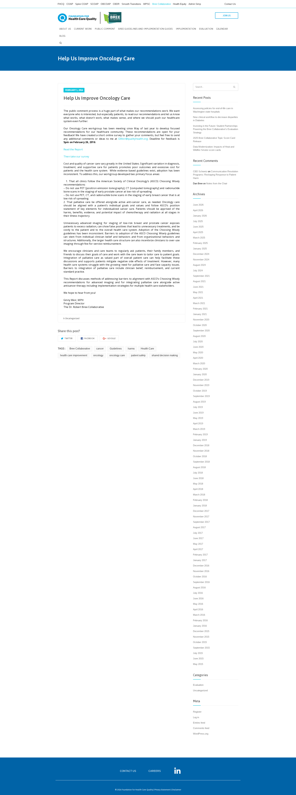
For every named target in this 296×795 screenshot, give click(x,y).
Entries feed (199, 722)
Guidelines (116, 348)
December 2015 (201, 631)
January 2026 (200, 215)
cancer (100, 348)
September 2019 (201, 396)
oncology (98, 355)
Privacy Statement (162, 790)
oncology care (117, 355)
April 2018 (198, 489)
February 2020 (200, 368)
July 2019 (198, 407)
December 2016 (201, 565)
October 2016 (200, 576)
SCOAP (94, 4)
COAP (69, 4)
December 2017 (201, 511)
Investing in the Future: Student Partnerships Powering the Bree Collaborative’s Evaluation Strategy (215, 129)
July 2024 (198, 270)
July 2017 (198, 533)
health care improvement (73, 355)
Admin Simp (195, 4)
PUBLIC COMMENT (105, 28)
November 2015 (201, 636)
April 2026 (198, 210)
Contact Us (230, 4)
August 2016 (199, 587)
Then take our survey (76, 156)
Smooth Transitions (131, 4)
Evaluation (198, 685)
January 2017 (200, 560)
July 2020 (198, 341)
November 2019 (201, 385)
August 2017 (199, 527)
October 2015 (200, 642)
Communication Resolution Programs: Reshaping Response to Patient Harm (215, 174)
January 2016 (200, 625)
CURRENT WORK (83, 28)
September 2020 (201, 330)
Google (111, 338)
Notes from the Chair (216, 183)
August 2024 (199, 265)
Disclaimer (176, 790)
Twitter (68, 338)
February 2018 (200, 500)
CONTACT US (128, 771)
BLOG (62, 36)
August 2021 (199, 281)
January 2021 (200, 314)
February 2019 (200, 434)
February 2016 (200, 620)
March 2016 (199, 614)
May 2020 (198, 352)
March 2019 (199, 429)
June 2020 (198, 347)
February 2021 (200, 308)
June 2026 (198, 204)
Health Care (147, 348)
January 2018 (200, 505)
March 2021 (199, 303)
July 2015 (198, 653)
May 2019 (198, 418)
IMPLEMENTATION (186, 28)
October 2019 (200, 390)
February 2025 (200, 243)
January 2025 (200, 248)
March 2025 (199, 237)
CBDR (116, 4)
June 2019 (198, 412)
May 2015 (198, 664)
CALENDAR (222, 28)
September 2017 (201, 522)
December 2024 (201, 254)
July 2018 (198, 472)
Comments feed (201, 728)
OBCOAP (106, 4)
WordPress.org (200, 733)
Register (197, 711)
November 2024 (201, 259)
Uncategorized (72, 318)
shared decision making (165, 355)
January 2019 (200, 440)
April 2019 (198, 423)
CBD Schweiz (200, 171)
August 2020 (199, 336)
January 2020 (200, 374)
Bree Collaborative (161, 4)
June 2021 (198, 287)
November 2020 (201, 319)
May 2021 (198, 292)
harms (131, 348)
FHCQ (61, 4)
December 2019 (201, 379)
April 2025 (198, 232)
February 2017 (200, 554)
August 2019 (199, 401)
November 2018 (201, 450)
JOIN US (227, 15)
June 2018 (198, 478)
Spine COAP (81, 4)
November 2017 (201, 516)
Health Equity (179, 4)
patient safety (138, 355)
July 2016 (198, 593)
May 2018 (198, 483)
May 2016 (198, 604)
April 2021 (198, 297)
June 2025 (198, 226)
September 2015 (201, 647)
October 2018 (200, 456)
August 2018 (199, 467)
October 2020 (200, 325)
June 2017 (198, 538)
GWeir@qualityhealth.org (133, 138)
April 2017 (198, 549)
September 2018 (201, 461)
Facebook (89, 338)
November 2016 (201, 571)
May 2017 (198, 544)
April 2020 (198, 358)
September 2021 (201, 276)
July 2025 (198, 221)
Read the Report (73, 149)
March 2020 (199, 363)
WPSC (146, 4)
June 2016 (198, 598)
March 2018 (199, 494)
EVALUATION (206, 28)
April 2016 (198, 609)
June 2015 (198, 658)
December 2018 (201, 445)
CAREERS (154, 771)
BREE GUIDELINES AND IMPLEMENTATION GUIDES (145, 28)
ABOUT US (65, 28)
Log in (196, 717)
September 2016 (201, 582)
